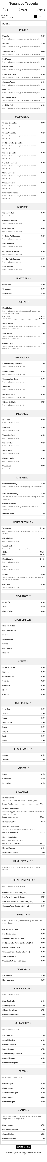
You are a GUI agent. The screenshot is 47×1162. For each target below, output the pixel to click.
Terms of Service (19, 1154)
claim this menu (23, 1147)
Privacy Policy (29, 1154)
